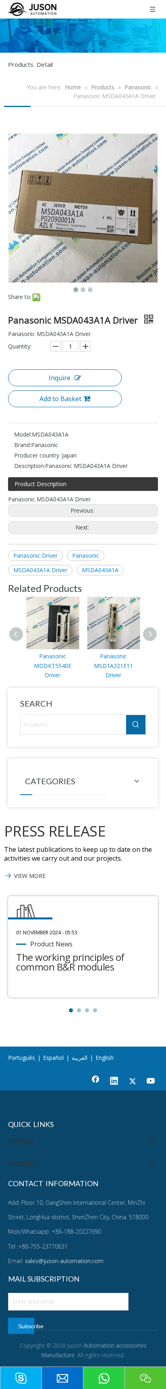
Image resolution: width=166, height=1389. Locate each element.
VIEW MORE (30, 876)
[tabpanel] (83, 946)
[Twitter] (132, 1081)
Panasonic (85, 555)
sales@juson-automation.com (64, 1261)
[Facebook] (95, 1081)
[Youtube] (151, 1081)
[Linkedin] (114, 1081)
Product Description (40, 484)
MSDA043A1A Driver (40, 570)
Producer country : (38, 455)
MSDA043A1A (100, 570)
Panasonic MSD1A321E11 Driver (113, 665)
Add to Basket (60, 398)
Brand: (22, 445)
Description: (29, 466)
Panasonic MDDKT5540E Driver (52, 665)
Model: (23, 434)
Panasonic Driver (35, 555)
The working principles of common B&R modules (70, 961)
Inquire (60, 377)
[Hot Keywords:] (135, 724)
